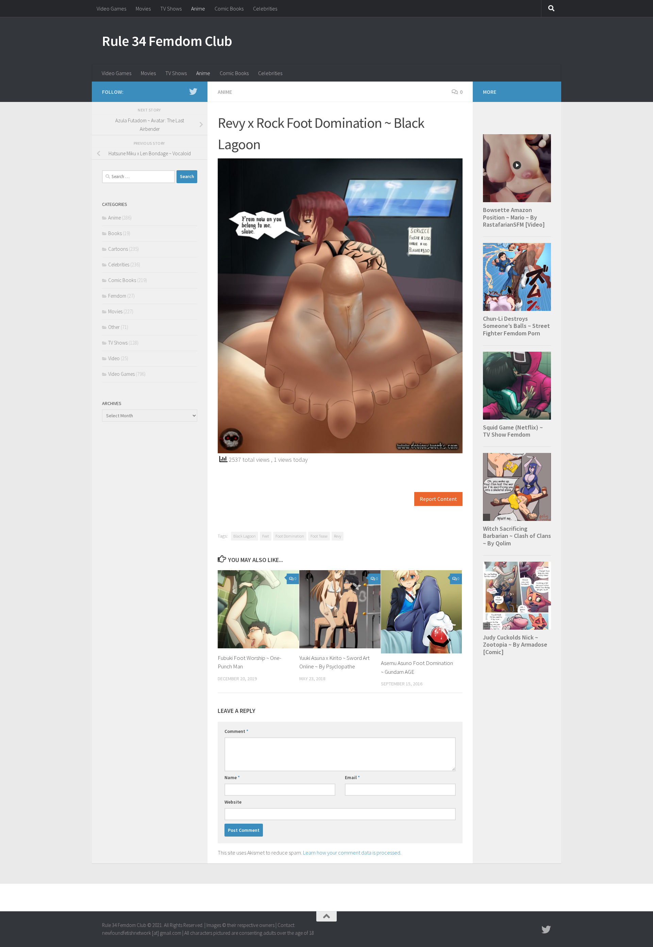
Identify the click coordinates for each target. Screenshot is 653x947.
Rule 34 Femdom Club (167, 41)
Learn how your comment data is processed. (352, 852)
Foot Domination (289, 536)
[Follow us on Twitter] (193, 91)
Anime (198, 8)
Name (232, 777)
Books (115, 233)
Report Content (438, 499)
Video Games (111, 8)
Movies (143, 8)
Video (114, 358)
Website (232, 802)
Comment (236, 731)
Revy (337, 536)
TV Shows (171, 8)
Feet (265, 536)
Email (352, 777)
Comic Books (229, 8)
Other (114, 327)
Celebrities (265, 8)
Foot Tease (319, 536)
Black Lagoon (244, 536)
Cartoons (118, 249)
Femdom (117, 296)
